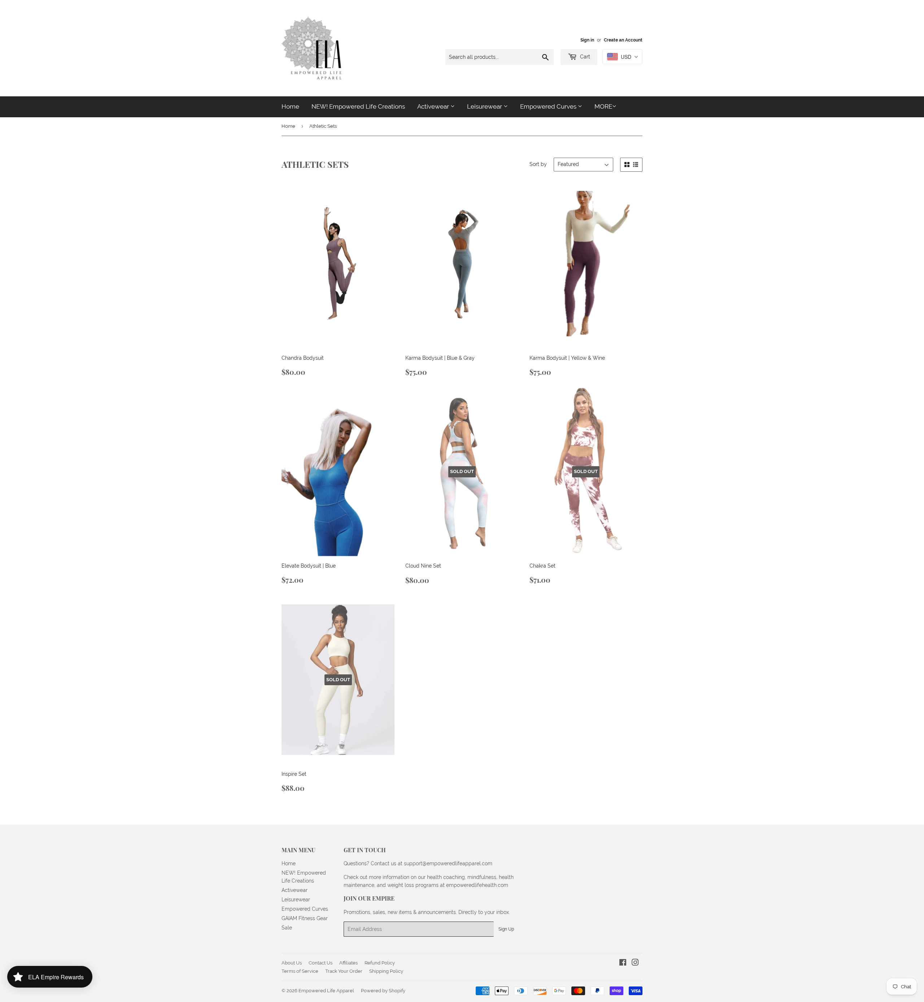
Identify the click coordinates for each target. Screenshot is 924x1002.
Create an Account (623, 40)
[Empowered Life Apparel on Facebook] (623, 963)
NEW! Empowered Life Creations (358, 106)
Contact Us (320, 963)
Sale (287, 928)
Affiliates (348, 963)
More (603, 106)
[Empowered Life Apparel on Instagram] (635, 963)
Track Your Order (343, 971)
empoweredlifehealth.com (477, 885)
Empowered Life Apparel (326, 990)
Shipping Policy (386, 971)
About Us (292, 963)
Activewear (433, 106)
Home (290, 106)
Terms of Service (300, 971)
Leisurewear (485, 106)
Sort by (538, 164)
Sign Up (506, 929)
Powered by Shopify (383, 990)
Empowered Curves (549, 106)
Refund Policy (380, 963)
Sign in (587, 40)
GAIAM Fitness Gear (305, 918)
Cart (584, 57)
